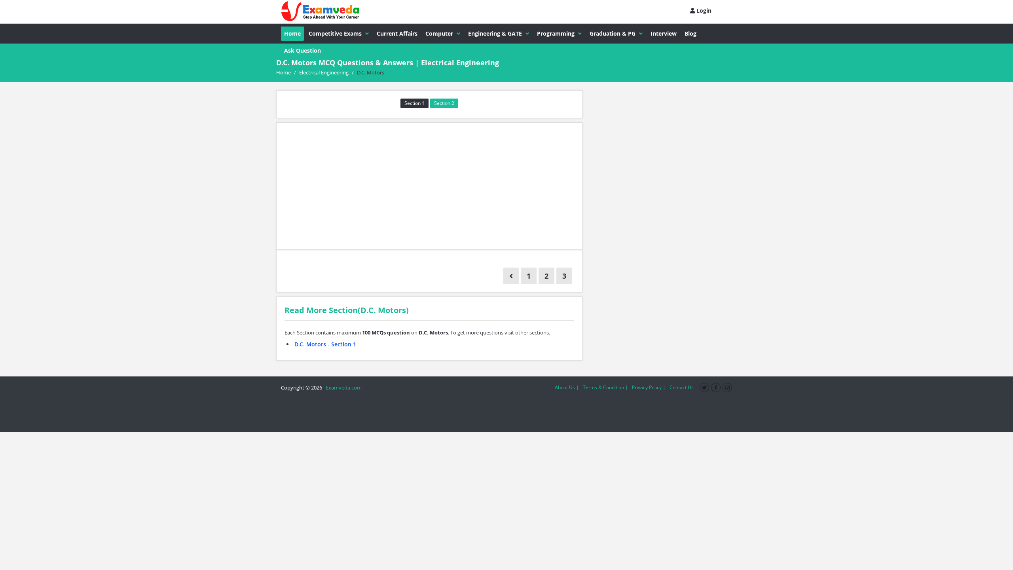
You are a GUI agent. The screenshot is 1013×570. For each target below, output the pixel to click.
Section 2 (444, 103)
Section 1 (414, 103)
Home (292, 33)
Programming (556, 33)
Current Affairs (397, 33)
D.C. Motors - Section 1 (325, 344)
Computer (439, 33)
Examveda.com (342, 387)
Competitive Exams (335, 33)
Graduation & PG (612, 33)
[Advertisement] (429, 186)
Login (703, 10)
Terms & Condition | (605, 387)
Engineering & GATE (495, 33)
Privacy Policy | (649, 387)
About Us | (567, 387)
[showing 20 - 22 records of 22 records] (511, 276)
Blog (690, 33)
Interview (664, 33)
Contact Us (682, 387)
